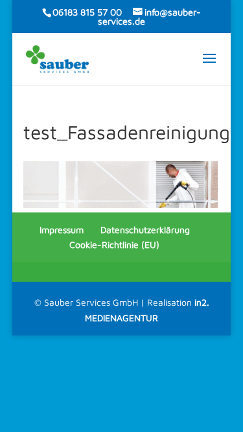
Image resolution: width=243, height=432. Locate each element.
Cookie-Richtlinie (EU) (114, 244)
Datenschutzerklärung (145, 229)
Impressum (62, 229)
